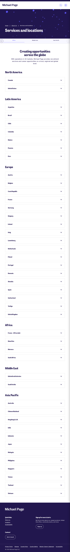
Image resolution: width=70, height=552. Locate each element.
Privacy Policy (9, 546)
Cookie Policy (24, 546)
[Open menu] (66, 5)
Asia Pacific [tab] (56, 40)
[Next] (68, 41)
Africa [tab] (13, 40)
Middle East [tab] (35, 40)
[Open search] (61, 5)
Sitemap (16, 546)
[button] (40, 526)
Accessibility (59, 546)
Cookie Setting (34, 546)
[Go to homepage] (10, 5)
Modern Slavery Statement (47, 546)
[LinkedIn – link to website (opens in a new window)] (37, 535)
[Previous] (1, 41)
